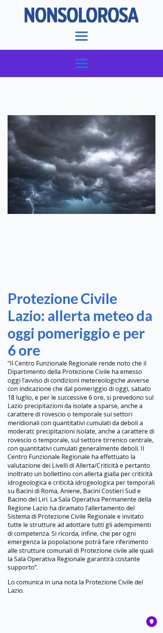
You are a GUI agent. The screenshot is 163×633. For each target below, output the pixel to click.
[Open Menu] (81, 36)
